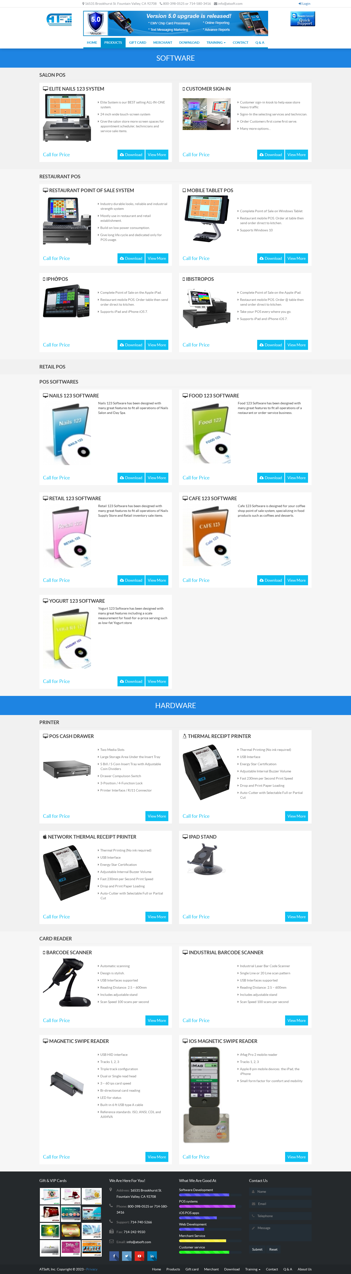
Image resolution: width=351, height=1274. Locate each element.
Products (113, 42)
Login (306, 3)
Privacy (91, 1269)
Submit (257, 1249)
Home (92, 42)
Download (189, 42)
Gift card (137, 42)
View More (157, 154)
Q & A (259, 42)
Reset (273, 1249)
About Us (305, 1269)
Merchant (162, 42)
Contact (240, 42)
